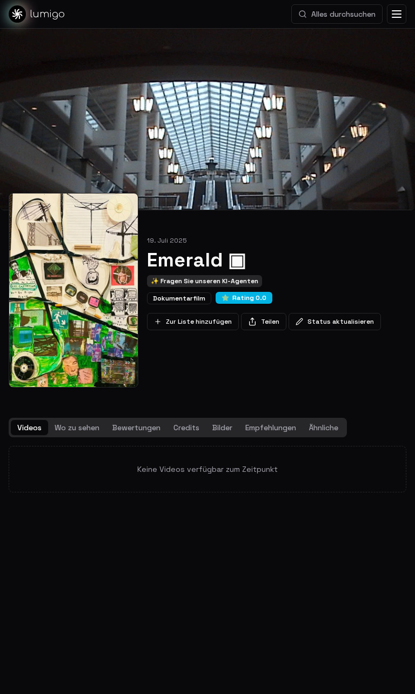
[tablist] (178, 427)
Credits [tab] (186, 427)
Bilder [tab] (222, 427)
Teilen (270, 321)
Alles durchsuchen (343, 14)
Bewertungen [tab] (136, 427)
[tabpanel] (207, 469)
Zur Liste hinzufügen (199, 321)
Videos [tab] (29, 427)
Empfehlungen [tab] (270, 427)
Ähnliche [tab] (323, 427)
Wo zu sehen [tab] (77, 427)
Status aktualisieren (340, 321)
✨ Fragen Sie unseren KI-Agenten (204, 281)
